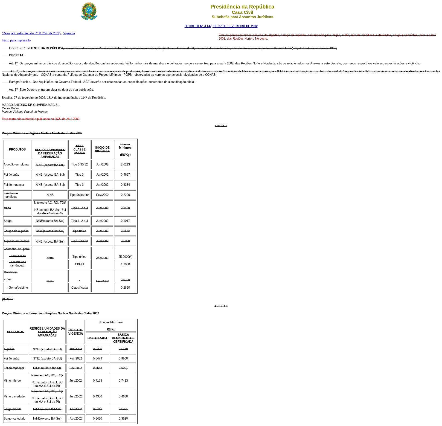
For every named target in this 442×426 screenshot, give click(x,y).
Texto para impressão (16, 40)
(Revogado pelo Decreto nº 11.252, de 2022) (31, 33)
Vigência (69, 33)
